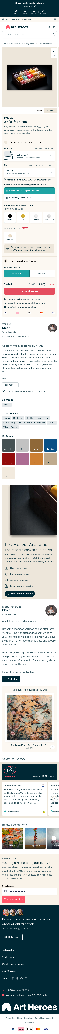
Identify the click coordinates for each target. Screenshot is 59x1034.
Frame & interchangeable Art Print (24, 191)
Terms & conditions (14, 1018)
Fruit (47, 418)
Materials (8, 957)
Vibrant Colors (10, 427)
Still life (29, 418)
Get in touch (14, 937)
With (44, 273)
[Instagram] (12, 978)
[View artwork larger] (53, 50)
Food (39, 418)
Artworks (8, 950)
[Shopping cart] (54, 27)
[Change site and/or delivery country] (55, 19)
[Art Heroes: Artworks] (55, 950)
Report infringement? (44, 1018)
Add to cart (31, 291)
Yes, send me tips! (13, 899)
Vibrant (6, 404)
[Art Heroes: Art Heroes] (55, 971)
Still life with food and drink (32, 422)
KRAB (10, 117)
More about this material (44, 149)
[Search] (53, 34)
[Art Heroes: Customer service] (55, 964)
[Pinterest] (17, 978)
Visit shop (7, 336)
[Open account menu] (49, 27)
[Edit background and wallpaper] (53, 55)
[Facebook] (21, 978)
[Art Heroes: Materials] (55, 957)
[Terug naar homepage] (17, 27)
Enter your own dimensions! (29, 179)
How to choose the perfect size (41, 165)
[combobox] (26, 34)
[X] (25, 978)
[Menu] (3, 27)
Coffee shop (9, 422)
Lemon (51, 422)
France (6, 418)
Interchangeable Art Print (20, 197)
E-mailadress (8, 886)
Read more (21, 336)
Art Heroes (9, 971)
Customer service (13, 964)
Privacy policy (29, 1022)
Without (18, 273)
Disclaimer (28, 1018)
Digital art (18, 418)
